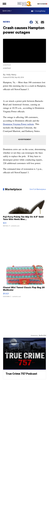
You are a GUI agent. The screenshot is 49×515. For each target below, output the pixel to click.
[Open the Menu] (4, 4)
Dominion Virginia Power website (18, 124)
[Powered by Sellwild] (42, 335)
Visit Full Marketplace (38, 189)
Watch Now (41, 4)
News (6, 22)
